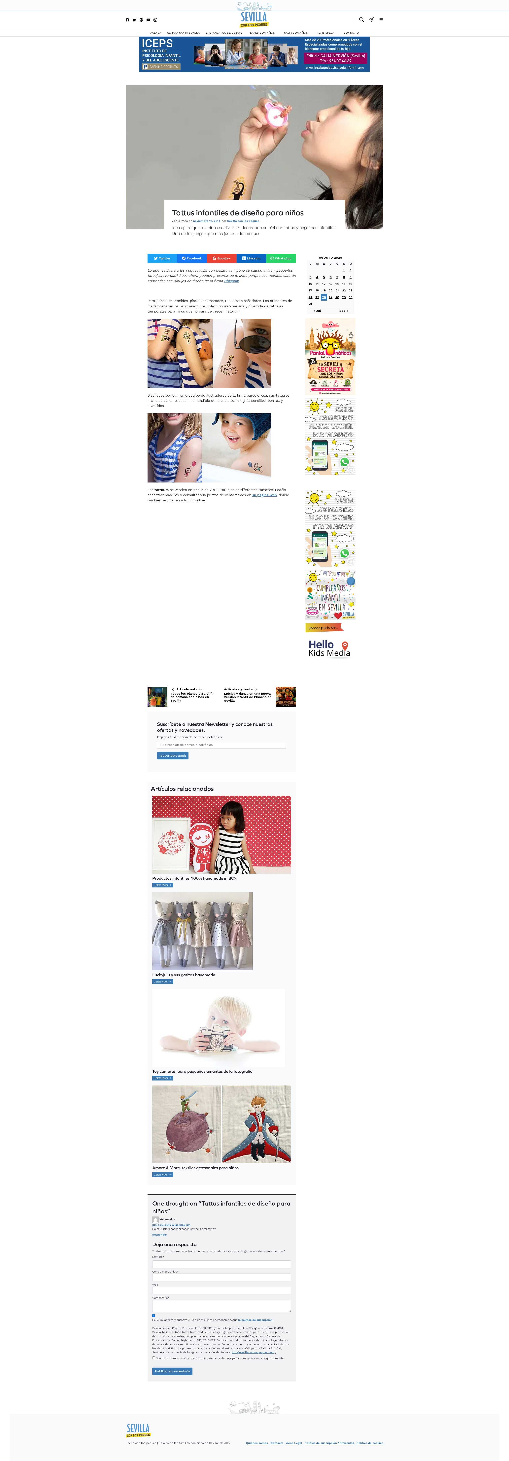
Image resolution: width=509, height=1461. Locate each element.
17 (310, 290)
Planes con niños (262, 32)
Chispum (231, 281)
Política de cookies (370, 1442)
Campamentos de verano (224, 32)
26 (324, 297)
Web (155, 1284)
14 (337, 284)
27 (330, 297)
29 (344, 297)
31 (310, 304)
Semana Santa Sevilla (183, 32)
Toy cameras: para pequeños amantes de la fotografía (202, 1071)
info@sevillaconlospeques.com (253, 1352)
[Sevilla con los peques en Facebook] (127, 20)
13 (330, 284)
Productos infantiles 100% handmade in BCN (194, 878)
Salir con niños (296, 32)
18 (317, 290)
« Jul (317, 311)
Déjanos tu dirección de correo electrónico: (190, 737)
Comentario (160, 1297)
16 (350, 284)
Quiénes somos (257, 1442)
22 (344, 290)
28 (337, 297)
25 (317, 297)
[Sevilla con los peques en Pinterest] (141, 20)
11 (317, 284)
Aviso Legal (294, 1442)
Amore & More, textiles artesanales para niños (195, 1167)
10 (310, 284)
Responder (159, 1234)
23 (350, 290)
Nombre (157, 1256)
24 (311, 297)
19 (324, 290)
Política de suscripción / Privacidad (329, 1442)
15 (344, 284)
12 (323, 284)
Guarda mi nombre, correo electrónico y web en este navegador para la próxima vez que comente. (220, 1358)
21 (337, 290)
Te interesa (325, 32)
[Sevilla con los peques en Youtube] (148, 20)
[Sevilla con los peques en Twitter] (134, 20)
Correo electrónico (164, 1271)
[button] (361, 20)
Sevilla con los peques (243, 220)
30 (351, 297)
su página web (264, 495)
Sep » (343, 311)
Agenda (155, 32)
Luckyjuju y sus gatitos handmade (183, 975)
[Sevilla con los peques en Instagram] (155, 20)
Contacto (351, 32)
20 (330, 290)
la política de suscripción (255, 1319)
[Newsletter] (371, 20)
